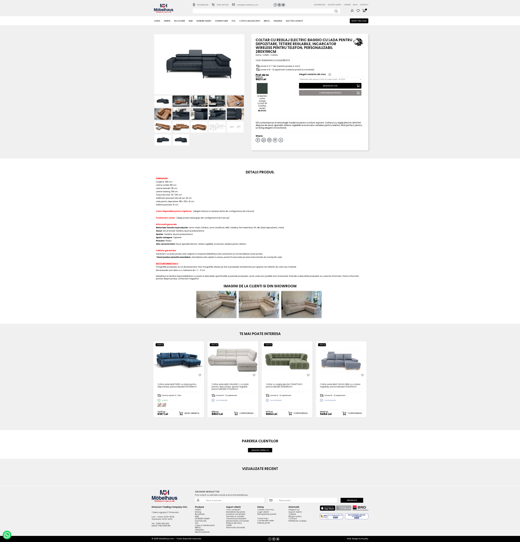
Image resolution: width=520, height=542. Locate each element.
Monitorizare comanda (237, 521)
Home (258, 55)
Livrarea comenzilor (235, 514)
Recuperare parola (266, 514)
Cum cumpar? (233, 510)
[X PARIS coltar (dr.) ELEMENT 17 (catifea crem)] (164, 405)
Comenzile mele (265, 521)
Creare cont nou (265, 510)
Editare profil (263, 523)
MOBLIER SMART (204, 20)
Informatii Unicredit (235, 527)
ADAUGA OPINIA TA (260, 450)
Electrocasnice (294, 20)
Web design (352, 538)
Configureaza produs (330, 92)
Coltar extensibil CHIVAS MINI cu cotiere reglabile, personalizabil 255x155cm (340, 385)
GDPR (229, 525)
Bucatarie (179, 20)
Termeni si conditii (235, 516)
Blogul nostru (295, 516)
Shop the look (359, 20)
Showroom (319, 4)
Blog (355, 4)
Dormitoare (221, 20)
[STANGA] (162, 139)
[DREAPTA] (181, 139)
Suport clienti (334, 4)
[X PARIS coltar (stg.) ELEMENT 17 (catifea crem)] (159, 405)
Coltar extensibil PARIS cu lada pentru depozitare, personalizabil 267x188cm (177, 385)
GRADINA (278, 20)
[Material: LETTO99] (162, 101)
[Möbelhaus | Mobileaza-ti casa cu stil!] (163, 11)
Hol (233, 20)
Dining (167, 20)
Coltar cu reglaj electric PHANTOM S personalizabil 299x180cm (284, 385)
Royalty (364, 538)
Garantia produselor (236, 518)
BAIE (191, 20)
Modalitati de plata (235, 512)
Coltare (274, 55)
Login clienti (263, 512)
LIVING (157, 20)
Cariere (347, 4)
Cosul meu (262, 518)
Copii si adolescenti (249, 20)
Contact (364, 4)
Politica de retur (234, 523)
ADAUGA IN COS (330, 85)
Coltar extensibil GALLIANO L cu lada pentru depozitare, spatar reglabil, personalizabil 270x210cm (230, 386)
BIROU (267, 20)
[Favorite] (200, 375)
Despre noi (294, 510)
